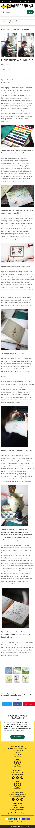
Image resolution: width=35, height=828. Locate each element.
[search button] (3, 12)
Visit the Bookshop (17, 747)
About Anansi (17, 770)
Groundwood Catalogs (17, 796)
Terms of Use (17, 805)
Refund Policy (17, 803)
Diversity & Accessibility (17, 809)
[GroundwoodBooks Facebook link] (13, 799)
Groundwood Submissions (17, 794)
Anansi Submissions (17, 772)
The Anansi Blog (17, 750)
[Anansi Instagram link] (22, 777)
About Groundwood (17, 792)
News (7, 29)
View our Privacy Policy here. (15, 731)
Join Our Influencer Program (17, 813)
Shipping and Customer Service (17, 748)
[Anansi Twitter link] (17, 777)
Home (3, 29)
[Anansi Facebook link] (13, 777)
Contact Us (17, 756)
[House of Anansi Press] (17, 6)
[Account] (21, 22)
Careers (17, 811)
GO (30, 12)
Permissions (17, 754)
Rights (17, 752)
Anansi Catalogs (17, 774)
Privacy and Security (17, 807)
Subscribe (17, 737)
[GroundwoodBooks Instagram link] (22, 799)
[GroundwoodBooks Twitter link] (17, 799)
